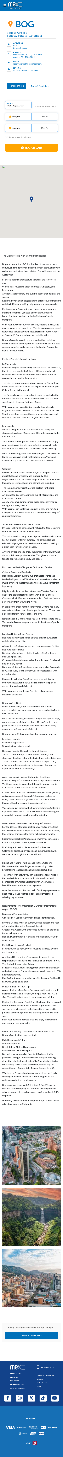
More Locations (16, 86)
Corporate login (17, 1388)
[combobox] (18, 105)
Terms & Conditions (40, 86)
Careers (40, 1379)
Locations (14, 1381)
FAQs (39, 1386)
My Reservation (17, 1384)
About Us (14, 1377)
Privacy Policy (16, 1373)
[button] (31, 199)
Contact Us (42, 1383)
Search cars (33, 147)
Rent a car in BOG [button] (31, 1335)
